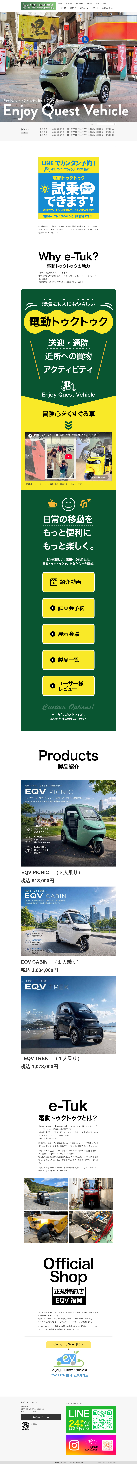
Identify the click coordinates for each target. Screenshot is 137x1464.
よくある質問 (62, 8)
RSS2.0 (35, 1424)
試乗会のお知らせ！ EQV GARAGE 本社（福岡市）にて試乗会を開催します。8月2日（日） (83, 135)
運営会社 (95, 8)
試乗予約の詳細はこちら (74, 1403)
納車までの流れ (101, 3)
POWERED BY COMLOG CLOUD (106, 1462)
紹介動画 (89, 3)
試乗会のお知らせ (107, 8)
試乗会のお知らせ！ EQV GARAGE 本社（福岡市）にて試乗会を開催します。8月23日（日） (84, 132)
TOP (92, 124)
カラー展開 (79, 3)
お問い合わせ (84, 8)
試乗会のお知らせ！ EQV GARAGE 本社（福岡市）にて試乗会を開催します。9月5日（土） (83, 129)
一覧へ (24, 133)
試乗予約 (73, 8)
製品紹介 (69, 3)
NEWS (60, 3)
